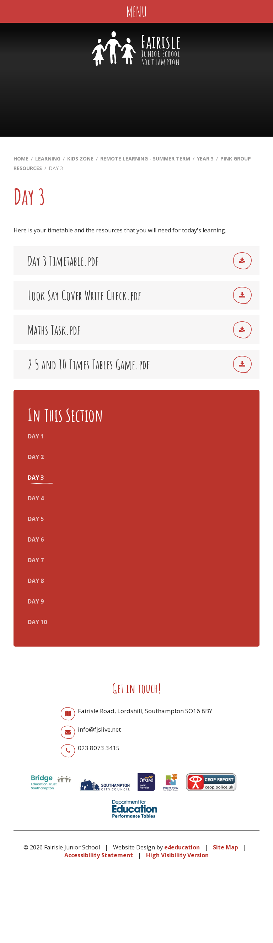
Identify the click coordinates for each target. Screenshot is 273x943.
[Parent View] (170, 792)
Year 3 (205, 158)
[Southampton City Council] (104, 792)
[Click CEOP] (211, 792)
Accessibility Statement (98, 855)
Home (21, 158)
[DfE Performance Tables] (134, 819)
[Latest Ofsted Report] (146, 792)
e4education (182, 847)
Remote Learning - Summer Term (145, 158)
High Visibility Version (177, 855)
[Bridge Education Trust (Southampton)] (51, 792)
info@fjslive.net (99, 729)
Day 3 (56, 168)
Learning (47, 158)
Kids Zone (80, 158)
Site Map (225, 847)
